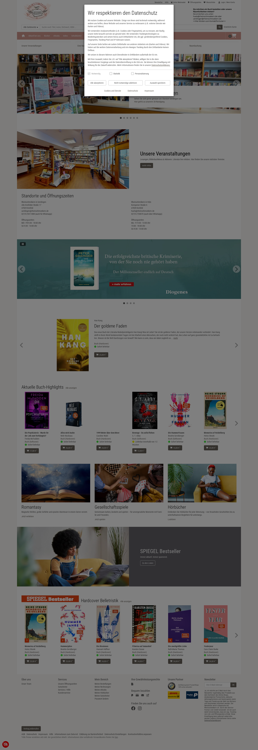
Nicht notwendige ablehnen (125, 83)
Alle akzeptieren (97, 83)
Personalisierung (142, 73)
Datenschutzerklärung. (161, 65)
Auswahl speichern (157, 83)
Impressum (149, 91)
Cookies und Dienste (112, 91)
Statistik (116, 73)
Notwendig (96, 73)
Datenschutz (133, 91)
